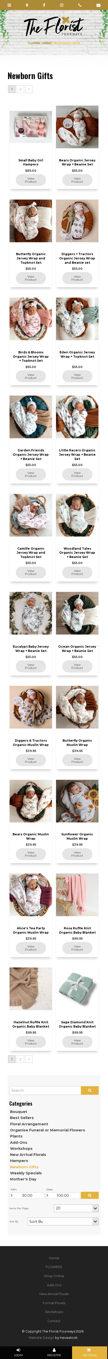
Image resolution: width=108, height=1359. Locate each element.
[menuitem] (54, 1258)
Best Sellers (22, 1117)
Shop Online (54, 1276)
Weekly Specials (26, 1173)
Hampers (19, 1160)
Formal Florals (54, 1303)
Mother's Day (23, 1179)
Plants (16, 1136)
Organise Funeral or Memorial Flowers (47, 1130)
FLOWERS (54, 1267)
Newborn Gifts (24, 1167)
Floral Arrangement (29, 1124)
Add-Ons (18, 1142)
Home (54, 1258)
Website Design (41, 1338)
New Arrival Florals (28, 1154)
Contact (54, 1321)
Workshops (21, 1148)
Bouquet (18, 1111)
